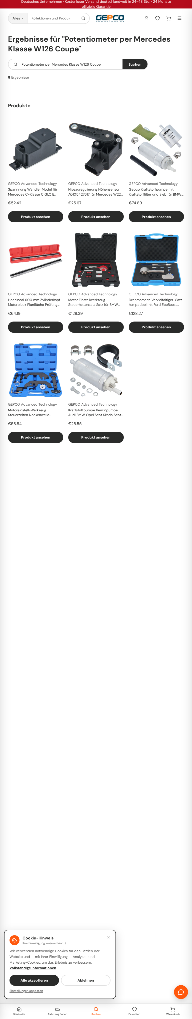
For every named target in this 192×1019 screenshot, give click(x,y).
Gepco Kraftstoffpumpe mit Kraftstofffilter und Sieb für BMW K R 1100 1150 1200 (155, 192)
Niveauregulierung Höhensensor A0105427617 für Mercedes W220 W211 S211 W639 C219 (95, 192)
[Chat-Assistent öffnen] (181, 992)
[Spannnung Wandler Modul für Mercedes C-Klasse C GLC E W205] (35, 149)
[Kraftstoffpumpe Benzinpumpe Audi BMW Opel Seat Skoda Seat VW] (96, 370)
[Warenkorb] (168, 18)
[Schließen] (108, 937)
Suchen (135, 64)
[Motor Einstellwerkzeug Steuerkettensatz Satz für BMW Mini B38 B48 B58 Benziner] (96, 259)
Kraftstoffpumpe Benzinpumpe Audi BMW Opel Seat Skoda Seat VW (94, 413)
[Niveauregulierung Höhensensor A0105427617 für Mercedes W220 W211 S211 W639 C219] (96, 149)
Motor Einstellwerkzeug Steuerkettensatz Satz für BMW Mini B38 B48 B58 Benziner (93, 303)
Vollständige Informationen (33, 968)
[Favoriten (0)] (157, 18)
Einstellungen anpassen (26, 991)
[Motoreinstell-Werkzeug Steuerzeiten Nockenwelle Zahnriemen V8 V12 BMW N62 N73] (35, 370)
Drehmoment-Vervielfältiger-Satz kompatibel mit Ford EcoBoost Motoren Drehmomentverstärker (155, 303)
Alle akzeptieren (34, 980)
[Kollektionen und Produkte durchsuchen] (83, 18)
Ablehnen (86, 980)
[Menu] (179, 18)
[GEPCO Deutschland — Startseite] (110, 18)
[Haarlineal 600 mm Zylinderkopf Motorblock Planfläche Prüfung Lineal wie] (35, 259)
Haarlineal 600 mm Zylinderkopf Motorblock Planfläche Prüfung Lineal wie (34, 303)
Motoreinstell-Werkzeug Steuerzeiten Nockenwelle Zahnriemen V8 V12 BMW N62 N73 (35, 413)
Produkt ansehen (35, 217)
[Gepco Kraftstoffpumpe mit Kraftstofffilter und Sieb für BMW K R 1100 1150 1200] (156, 149)
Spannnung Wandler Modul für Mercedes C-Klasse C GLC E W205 (32, 192)
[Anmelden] (146, 18)
